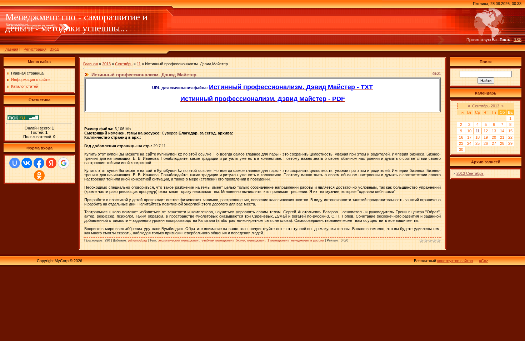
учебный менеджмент (217, 240)
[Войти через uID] (14, 163)
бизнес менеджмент (250, 240)
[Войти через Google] (63, 163)
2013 (106, 64)
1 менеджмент (278, 240)
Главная (11, 49)
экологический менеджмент (178, 240)
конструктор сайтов (455, 261)
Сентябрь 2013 (485, 106)
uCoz (483, 261)
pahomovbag (137, 240)
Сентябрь (123, 64)
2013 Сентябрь (470, 173)
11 (139, 64)
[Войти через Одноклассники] (39, 175)
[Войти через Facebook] (39, 163)
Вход (54, 49)
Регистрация (35, 49)
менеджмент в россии (307, 240)
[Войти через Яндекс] (51, 163)
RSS (517, 39)
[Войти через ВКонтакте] (26, 163)
